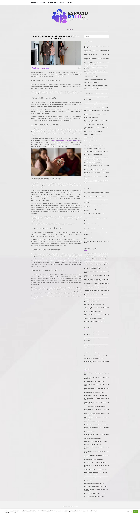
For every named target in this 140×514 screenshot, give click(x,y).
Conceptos (62, 2)
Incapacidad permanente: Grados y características (94, 321)
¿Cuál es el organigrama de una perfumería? (93, 124)
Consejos (69, 2)
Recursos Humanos (52, 2)
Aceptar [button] (135, 511)
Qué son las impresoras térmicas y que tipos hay (94, 213)
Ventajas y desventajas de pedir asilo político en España (95, 114)
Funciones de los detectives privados (91, 140)
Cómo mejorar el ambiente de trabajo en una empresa (95, 441)
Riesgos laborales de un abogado (91, 117)
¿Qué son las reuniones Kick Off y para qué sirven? (94, 352)
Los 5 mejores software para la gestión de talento (94, 304)
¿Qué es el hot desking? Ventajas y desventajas (94, 343)
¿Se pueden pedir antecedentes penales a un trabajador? (96, 107)
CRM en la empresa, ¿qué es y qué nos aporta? (94, 331)
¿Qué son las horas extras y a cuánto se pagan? (94, 318)
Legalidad (42, 2)
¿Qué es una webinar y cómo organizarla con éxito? (95, 79)
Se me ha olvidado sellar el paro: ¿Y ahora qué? (94, 496)
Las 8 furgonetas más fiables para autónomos (94, 477)
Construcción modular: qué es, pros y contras (93, 90)
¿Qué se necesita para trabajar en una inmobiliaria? (95, 71)
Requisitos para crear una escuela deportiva (93, 131)
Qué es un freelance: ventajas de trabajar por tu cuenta (95, 355)
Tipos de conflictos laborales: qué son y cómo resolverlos (95, 142)
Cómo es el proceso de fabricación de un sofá (93, 104)
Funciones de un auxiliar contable (91, 301)
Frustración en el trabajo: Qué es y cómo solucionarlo (95, 486)
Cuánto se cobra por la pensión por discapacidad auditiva (96, 85)
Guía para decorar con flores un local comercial (94, 381)
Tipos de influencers (88, 480)
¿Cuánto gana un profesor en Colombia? (93, 298)
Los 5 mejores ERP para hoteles (90, 475)
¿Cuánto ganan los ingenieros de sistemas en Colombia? (96, 151)
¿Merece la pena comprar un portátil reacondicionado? (95, 469)
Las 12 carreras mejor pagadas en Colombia (93, 159)
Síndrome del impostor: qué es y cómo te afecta (94, 358)
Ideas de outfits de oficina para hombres (92, 444)
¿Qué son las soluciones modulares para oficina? (94, 145)
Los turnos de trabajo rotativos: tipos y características (95, 169)
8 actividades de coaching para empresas (92, 438)
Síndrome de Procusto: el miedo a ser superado (94, 350)
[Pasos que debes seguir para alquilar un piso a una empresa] (56, 53)
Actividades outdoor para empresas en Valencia (94, 102)
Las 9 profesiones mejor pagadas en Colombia (93, 162)
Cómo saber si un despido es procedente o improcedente (96, 287)
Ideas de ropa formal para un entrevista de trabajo (94, 462)
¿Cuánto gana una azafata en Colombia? (93, 154)
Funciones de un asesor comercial (91, 226)
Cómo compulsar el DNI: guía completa (92, 134)
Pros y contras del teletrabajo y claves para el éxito (94, 493)
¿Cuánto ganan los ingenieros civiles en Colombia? (95, 148)
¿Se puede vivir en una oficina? (90, 73)
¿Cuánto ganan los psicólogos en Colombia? (93, 223)
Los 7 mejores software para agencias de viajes (94, 483)
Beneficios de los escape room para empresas (93, 459)
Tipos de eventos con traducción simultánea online (94, 406)
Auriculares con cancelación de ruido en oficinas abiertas (96, 255)
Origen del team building (89, 137)
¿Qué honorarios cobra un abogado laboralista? (94, 88)
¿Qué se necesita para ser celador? (91, 82)
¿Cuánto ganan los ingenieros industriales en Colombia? (96, 157)
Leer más (129, 511)
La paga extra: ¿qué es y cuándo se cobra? (93, 311)
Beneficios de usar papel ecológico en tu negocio (94, 392)
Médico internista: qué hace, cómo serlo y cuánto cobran (96, 216)
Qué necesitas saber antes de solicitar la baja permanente (96, 395)
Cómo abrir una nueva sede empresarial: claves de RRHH (96, 253)
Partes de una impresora (89, 431)
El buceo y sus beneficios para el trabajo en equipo (94, 421)
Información (34, 2)
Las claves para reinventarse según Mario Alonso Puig (95, 472)
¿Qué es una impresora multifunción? (92, 76)
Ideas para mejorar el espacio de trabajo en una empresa (96, 424)
